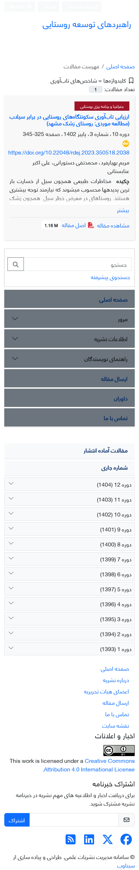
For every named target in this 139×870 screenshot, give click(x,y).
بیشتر (123, 209)
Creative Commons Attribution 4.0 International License (89, 764)
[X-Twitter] (107, 841)
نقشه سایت (115, 725)
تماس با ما (116, 417)
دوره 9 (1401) (116, 529)
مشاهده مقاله (113, 225)
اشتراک (17, 819)
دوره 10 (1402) (114, 514)
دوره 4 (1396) (116, 603)
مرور (123, 318)
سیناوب (126, 865)
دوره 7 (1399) (116, 559)
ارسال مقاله (114, 378)
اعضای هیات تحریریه (106, 691)
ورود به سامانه (81, 6)
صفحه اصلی (121, 66)
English (17, 6)
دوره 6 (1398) (116, 573)
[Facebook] (126, 841)
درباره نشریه (116, 679)
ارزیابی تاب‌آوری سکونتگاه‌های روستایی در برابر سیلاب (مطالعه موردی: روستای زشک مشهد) (69, 119)
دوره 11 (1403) (114, 499)
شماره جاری (115, 467)
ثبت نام (49, 6)
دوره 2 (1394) (116, 633)
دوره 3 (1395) (116, 618)
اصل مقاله (66, 224)
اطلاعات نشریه (111, 338)
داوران (121, 398)
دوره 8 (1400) (116, 544)
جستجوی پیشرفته (110, 276)
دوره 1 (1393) (116, 648)
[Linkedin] (89, 841)
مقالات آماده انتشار (106, 450)
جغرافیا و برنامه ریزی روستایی (102, 106)
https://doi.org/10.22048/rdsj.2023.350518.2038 (68, 152)
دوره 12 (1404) (114, 484)
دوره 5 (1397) (116, 588)
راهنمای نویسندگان (106, 358)
